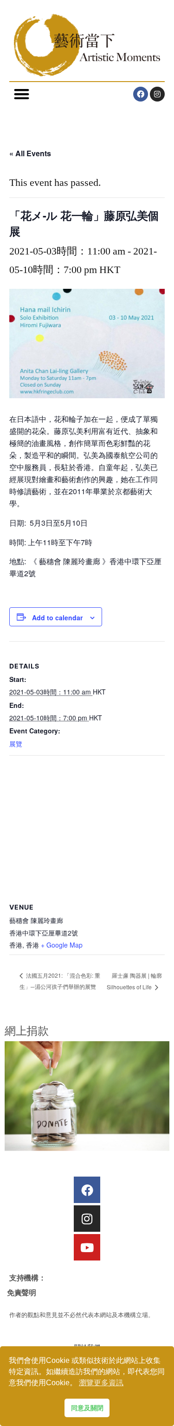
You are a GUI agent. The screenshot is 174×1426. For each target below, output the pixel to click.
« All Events (30, 153)
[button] (21, 94)
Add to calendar (57, 617)
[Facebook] (140, 94)
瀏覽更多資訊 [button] (101, 1383)
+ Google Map (62, 944)
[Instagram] (157, 94)
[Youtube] (87, 1247)
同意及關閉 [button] (87, 1408)
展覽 (15, 743)
